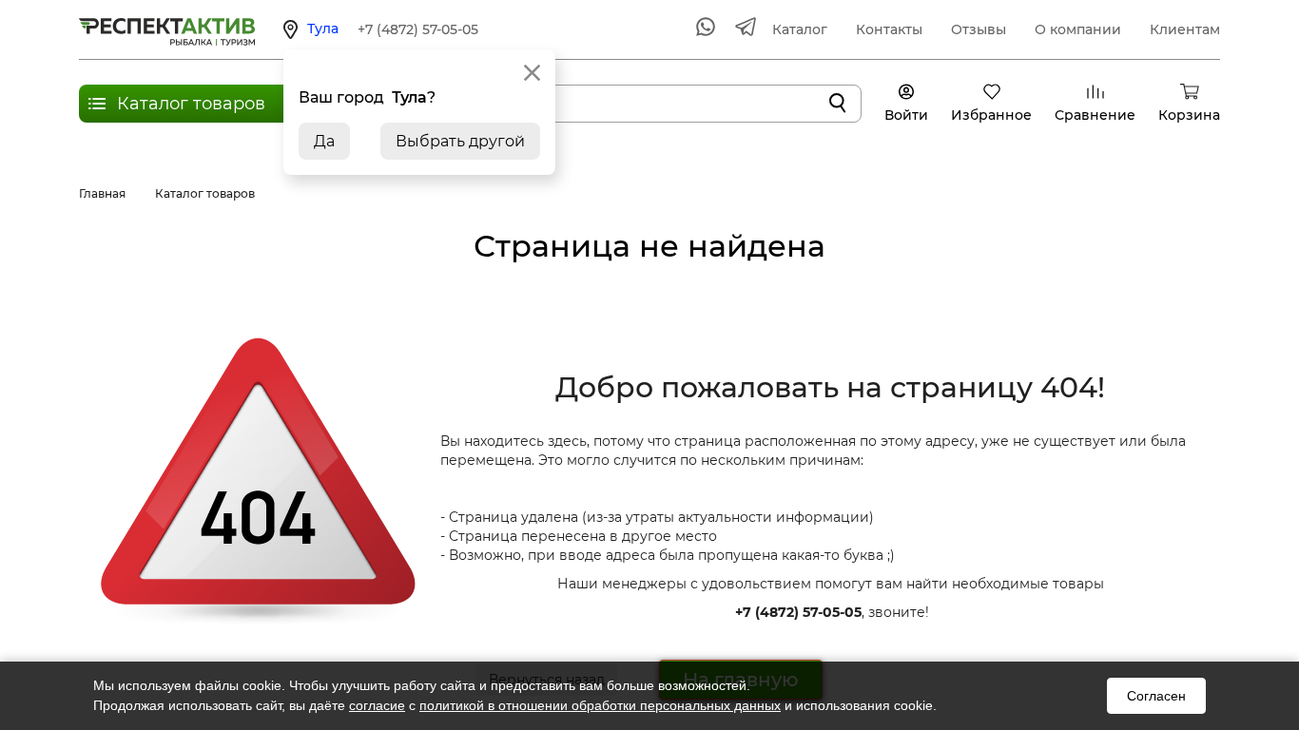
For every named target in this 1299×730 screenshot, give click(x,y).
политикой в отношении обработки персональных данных (600, 705)
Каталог (799, 29)
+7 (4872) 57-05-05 (418, 29)
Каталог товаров (191, 103)
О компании (1078, 29)
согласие (377, 705)
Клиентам (1185, 29)
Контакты (889, 29)
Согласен (1156, 695)
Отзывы (978, 29)
